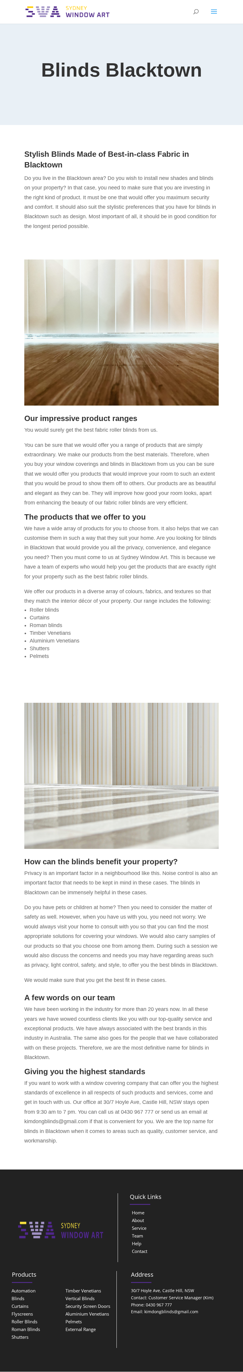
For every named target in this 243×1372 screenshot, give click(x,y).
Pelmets (73, 1321)
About (138, 1220)
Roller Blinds (24, 1321)
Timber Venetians (83, 1291)
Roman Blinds (26, 1329)
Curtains (20, 1306)
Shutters (20, 1337)
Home (138, 1213)
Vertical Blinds (80, 1298)
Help (136, 1243)
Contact (139, 1251)
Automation (24, 1291)
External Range (80, 1329)
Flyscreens (22, 1314)
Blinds (18, 1298)
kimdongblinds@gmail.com (56, 1121)
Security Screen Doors (87, 1306)
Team (137, 1236)
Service (139, 1228)
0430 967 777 (137, 1112)
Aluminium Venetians (87, 1314)
